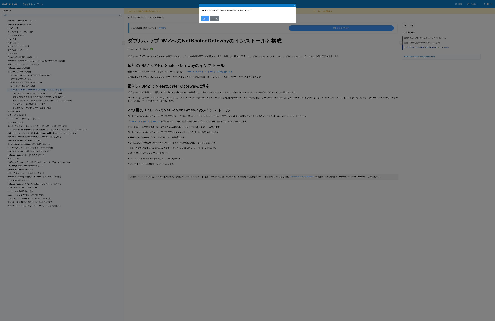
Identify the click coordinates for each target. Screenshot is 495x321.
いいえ (215, 18)
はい (205, 18)
